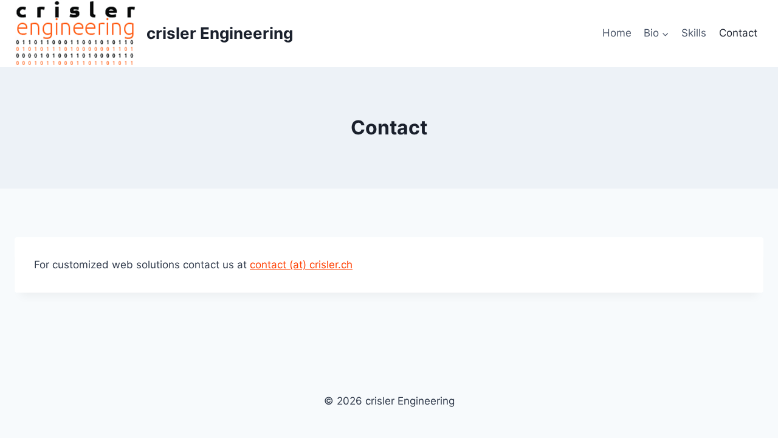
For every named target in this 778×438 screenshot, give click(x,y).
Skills (693, 33)
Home (617, 33)
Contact (738, 33)
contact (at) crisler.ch (301, 265)
